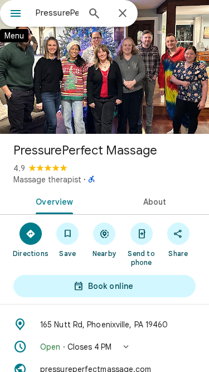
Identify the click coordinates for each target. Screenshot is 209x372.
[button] (104, 347)
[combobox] (57, 13)
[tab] (52, 200)
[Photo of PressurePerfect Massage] (104, 67)
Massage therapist (47, 180)
